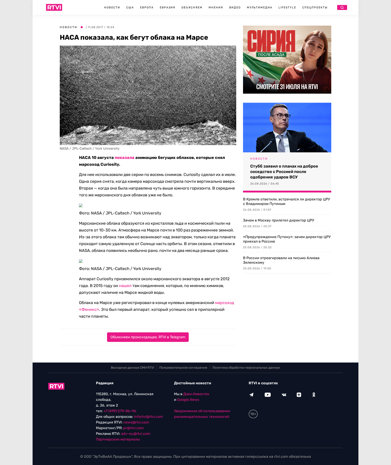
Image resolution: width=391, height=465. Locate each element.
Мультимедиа (259, 7)
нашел (125, 285)
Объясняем (192, 7)
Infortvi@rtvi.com (148, 416)
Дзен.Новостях (196, 394)
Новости (112, 7)
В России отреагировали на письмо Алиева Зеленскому (281, 260)
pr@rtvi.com (133, 428)
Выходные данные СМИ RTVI (132, 368)
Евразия (167, 7)
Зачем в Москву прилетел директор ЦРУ (278, 220)
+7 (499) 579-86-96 (120, 411)
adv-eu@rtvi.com (135, 433)
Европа (147, 7)
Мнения (216, 7)
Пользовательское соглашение (183, 368)
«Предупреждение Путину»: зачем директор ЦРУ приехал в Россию (287, 239)
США (130, 7)
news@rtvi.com (136, 422)
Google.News (188, 399)
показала (124, 157)
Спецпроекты (315, 7)
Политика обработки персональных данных (246, 368)
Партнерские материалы (118, 439)
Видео (235, 7)
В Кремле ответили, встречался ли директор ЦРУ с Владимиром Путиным (286, 201)
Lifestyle (287, 7)
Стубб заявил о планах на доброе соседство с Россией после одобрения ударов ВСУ (284, 172)
